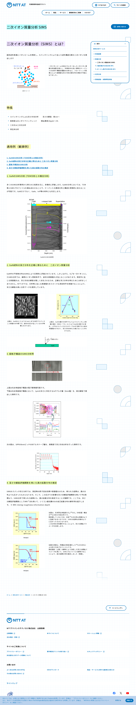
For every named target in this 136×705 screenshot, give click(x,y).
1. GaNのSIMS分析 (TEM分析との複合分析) (25, 158)
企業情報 (10, 633)
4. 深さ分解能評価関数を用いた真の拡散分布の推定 (27, 168)
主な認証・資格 (12, 637)
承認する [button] (129, 700)
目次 (98, 44)
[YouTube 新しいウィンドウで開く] (127, 693)
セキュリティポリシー (95, 651)
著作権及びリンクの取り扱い (57, 651)
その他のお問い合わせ (14, 673)
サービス (63, 12)
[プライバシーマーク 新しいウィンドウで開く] (10, 694)
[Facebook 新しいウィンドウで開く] (114, 693)
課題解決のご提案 (75, 12)
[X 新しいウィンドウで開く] (121, 693)
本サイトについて (53, 633)
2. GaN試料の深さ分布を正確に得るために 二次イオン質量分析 (32, 161)
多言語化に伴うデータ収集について (19, 655)
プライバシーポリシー (81, 698)
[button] (24, 702)
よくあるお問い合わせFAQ (16, 670)
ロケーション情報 (93, 633)
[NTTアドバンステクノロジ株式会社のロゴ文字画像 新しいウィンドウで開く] (16, 620)
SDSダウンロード (53, 670)
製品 (54, 12)
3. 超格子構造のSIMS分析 (17, 164)
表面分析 (27, 595)
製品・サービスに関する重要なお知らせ (100, 670)
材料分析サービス (18, 595)
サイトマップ (12, 683)
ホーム (47, 12)
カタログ (87, 12)
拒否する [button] (118, 700)
